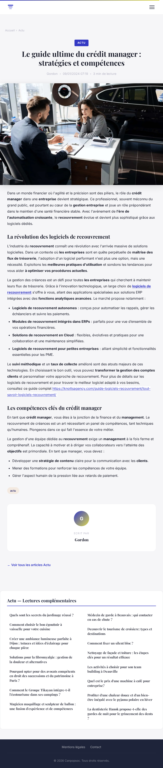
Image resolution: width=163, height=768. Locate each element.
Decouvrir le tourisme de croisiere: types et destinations (119, 631)
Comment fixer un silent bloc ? (110, 643)
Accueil (10, 30)
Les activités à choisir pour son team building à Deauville (114, 669)
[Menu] (152, 7)
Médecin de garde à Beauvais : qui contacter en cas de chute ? (120, 617)
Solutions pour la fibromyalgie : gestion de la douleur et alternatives (41, 659)
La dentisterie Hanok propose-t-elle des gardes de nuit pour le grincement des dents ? (120, 713)
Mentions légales (73, 747)
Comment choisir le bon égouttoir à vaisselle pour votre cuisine (36, 626)
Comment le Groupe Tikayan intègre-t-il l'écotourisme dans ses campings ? (40, 692)
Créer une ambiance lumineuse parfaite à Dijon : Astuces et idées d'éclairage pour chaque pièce (41, 643)
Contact (95, 747)
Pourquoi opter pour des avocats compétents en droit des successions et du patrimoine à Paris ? (42, 676)
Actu (21, 30)
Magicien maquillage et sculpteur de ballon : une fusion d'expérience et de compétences (43, 706)
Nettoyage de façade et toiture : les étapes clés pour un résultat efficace (118, 655)
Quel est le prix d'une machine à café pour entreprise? (118, 683)
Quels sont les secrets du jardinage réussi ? (41, 615)
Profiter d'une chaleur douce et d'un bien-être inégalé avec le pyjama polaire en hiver (119, 697)
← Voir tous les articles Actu (29, 565)
